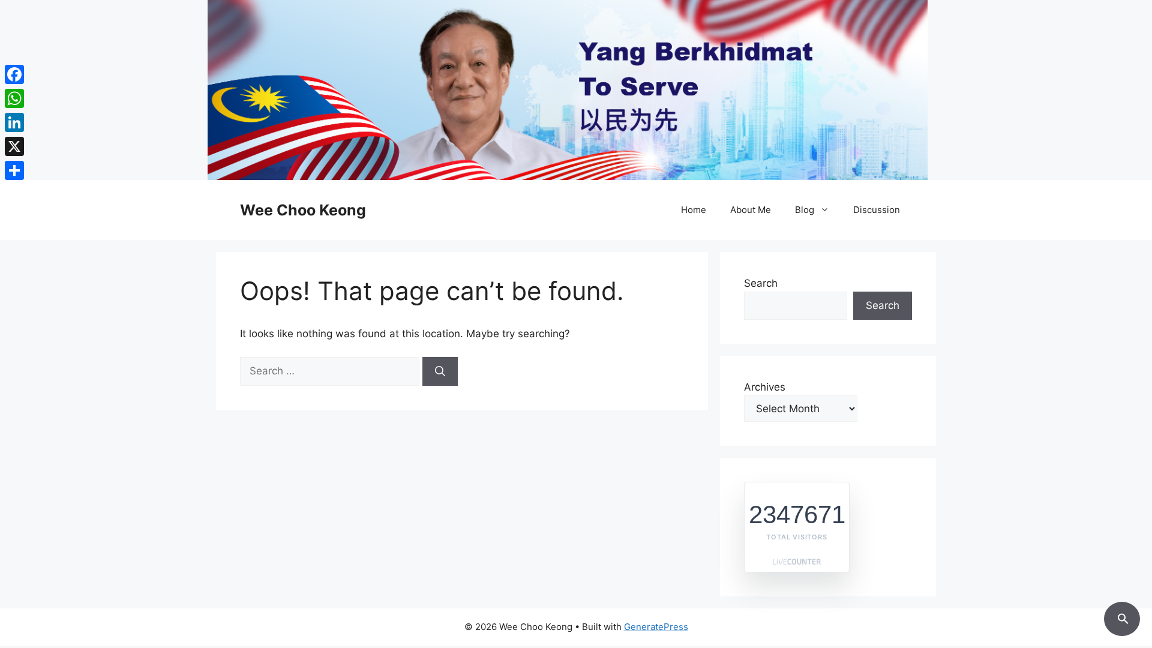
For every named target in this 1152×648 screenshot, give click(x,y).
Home (693, 209)
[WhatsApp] (14, 98)
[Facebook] (14, 74)
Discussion (876, 209)
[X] (14, 146)
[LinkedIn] (14, 122)
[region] (576, 90)
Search (761, 283)
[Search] (440, 371)
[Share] (14, 170)
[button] (1122, 617)
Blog (804, 209)
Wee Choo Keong (303, 210)
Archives (764, 387)
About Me (750, 209)
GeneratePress (656, 626)
